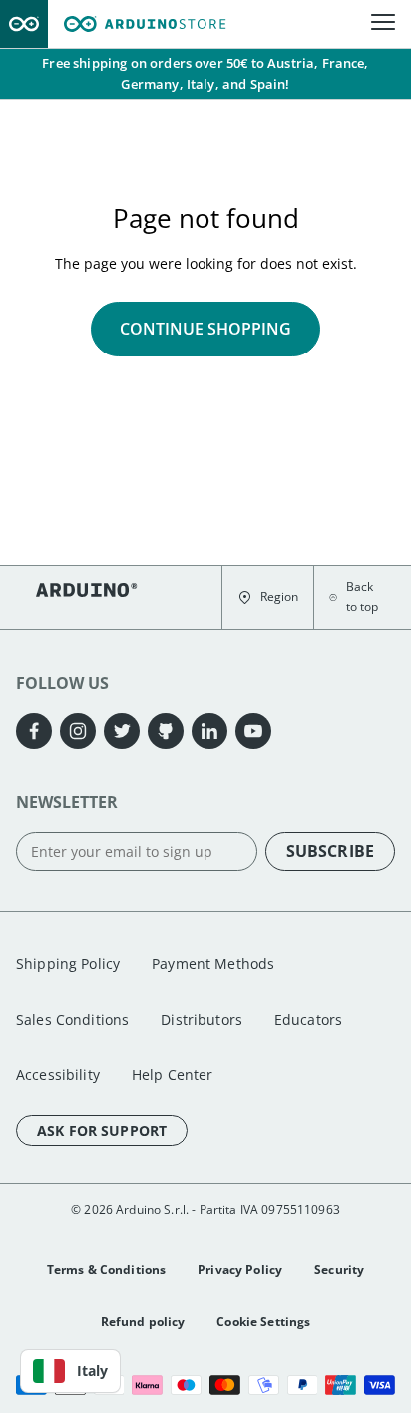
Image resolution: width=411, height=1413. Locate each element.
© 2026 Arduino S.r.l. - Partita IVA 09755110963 (205, 1209)
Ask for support (102, 1130)
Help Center (172, 1074)
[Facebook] (34, 731)
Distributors (201, 1019)
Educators (308, 1019)
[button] (267, 597)
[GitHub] (166, 731)
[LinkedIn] (209, 731)
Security (339, 1269)
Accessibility (58, 1074)
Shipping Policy (68, 963)
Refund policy (143, 1321)
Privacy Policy (240, 1269)
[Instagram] (78, 731)
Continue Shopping (205, 329)
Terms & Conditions (107, 1269)
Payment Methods (213, 963)
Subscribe (330, 851)
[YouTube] (253, 731)
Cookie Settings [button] (263, 1321)
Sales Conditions (72, 1019)
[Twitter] (122, 731)
